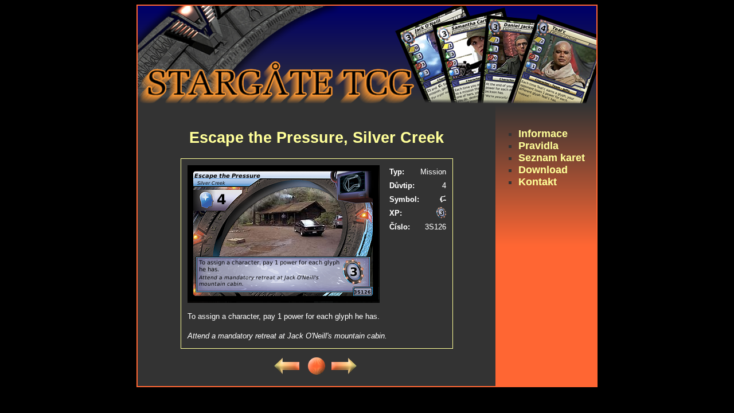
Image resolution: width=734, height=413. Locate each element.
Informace (543, 133)
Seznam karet (551, 157)
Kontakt (537, 182)
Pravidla (538, 145)
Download (543, 170)
